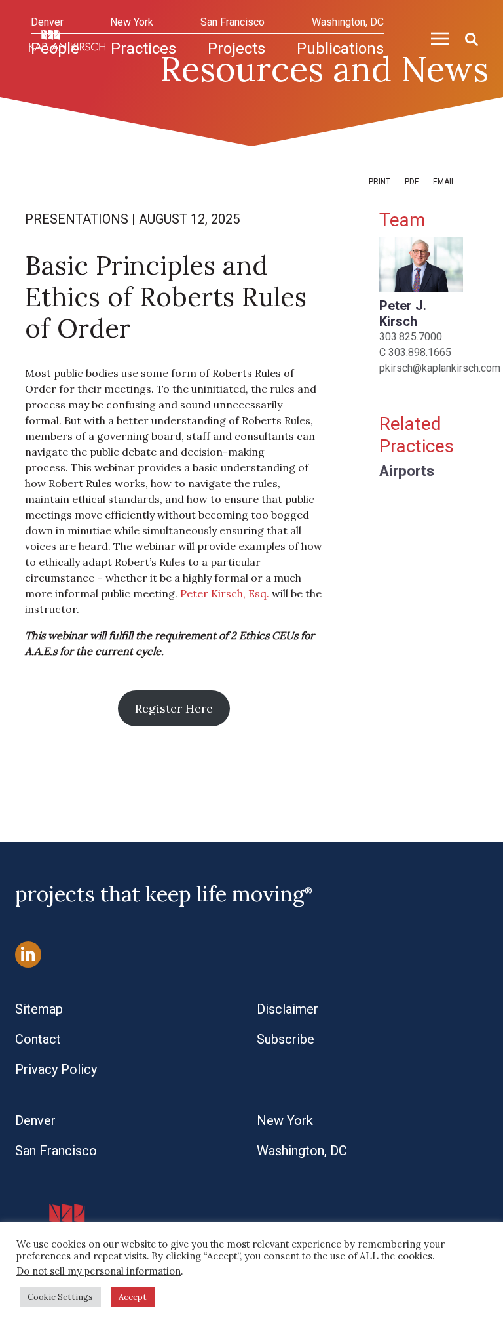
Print (379, 181)
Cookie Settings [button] (60, 1297)
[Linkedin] (28, 955)
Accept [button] (133, 1297)
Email (444, 181)
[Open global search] (466, 37)
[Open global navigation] (434, 37)
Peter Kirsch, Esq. (224, 593)
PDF (412, 181)
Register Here (174, 708)
